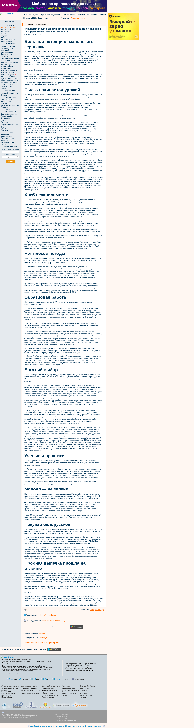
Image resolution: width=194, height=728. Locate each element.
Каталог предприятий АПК (9, 125)
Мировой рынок (7, 48)
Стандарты (5, 95)
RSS (37, 679)
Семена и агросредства (50, 695)
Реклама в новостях (68, 692)
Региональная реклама (69, 693)
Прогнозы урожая (7, 54)
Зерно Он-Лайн (87, 686)
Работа (3, 128)
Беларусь (44, 638)
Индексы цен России (8, 693)
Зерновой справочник (9, 93)
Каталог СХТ (6, 108)
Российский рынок (8, 46)
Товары (103, 14)
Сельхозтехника (69, 14)
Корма (44, 692)
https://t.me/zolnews (48, 615)
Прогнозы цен (6, 65)
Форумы (81, 14)
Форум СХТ (5, 104)
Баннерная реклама (68, 688)
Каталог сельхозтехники (29, 688)
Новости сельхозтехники (29, 692)
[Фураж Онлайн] (45, 704)
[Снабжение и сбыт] (6, 705)
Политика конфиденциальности (65, 720)
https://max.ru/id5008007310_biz (54, 621)
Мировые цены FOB (8, 695)
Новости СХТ (6, 102)
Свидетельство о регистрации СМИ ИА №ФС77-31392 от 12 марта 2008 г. (26, 661)
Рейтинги (4, 56)
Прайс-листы (6, 141)
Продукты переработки (49, 690)
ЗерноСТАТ (5, 690)
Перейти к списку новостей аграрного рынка (41, 643)
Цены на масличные (9, 71)
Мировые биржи (7, 67)
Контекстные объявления (70, 690)
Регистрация (84, 688)
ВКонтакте (66, 679)
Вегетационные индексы (10, 81)
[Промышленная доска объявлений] (18, 705)
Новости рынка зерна (9, 28)
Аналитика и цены (10, 686)
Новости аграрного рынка (35, 24)
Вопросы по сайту (86, 692)
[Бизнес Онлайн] (31, 704)
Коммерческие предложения (30, 693)
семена (42, 633)
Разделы (4, 122)
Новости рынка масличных (6, 31)
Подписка (65, 18)
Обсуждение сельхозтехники (30, 690)
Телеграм (25, 679)
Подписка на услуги (61, 716)
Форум (3, 120)
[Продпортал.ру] (79, 704)
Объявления (92, 14)
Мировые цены (6, 69)
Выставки (4, 130)
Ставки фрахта (7, 84)
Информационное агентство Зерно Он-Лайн (16, 659)
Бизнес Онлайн (80, 679)
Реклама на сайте (61, 718)
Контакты (4, 144)
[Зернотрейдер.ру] (61, 704)
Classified (65, 695)
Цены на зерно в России (10, 63)
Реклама (20, 674)
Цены (35, 14)
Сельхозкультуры (48, 688)
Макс (15, 679)
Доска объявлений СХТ (10, 106)
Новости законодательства (8, 39)
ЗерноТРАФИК (6, 86)
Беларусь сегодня (97, 610)
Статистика (5, 110)
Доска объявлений (51, 686)
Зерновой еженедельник (50, 14)
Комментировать (33, 610)
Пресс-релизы (6, 42)
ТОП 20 (3, 34)
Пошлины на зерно (8, 77)
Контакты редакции (61, 714)
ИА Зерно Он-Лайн (86, 695)
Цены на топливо (7, 73)
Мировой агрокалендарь (10, 82)
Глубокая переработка (9, 79)
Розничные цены (9, 75)
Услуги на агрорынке (49, 697)
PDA (48, 679)
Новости (27, 14)
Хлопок (3, 88)
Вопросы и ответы (8, 139)
